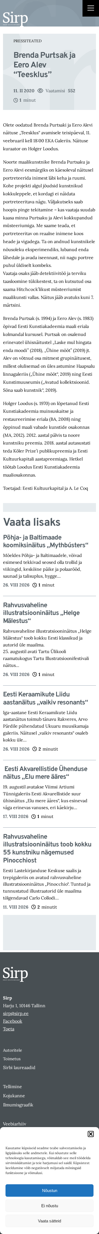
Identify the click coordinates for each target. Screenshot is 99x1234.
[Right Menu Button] (90, 8)
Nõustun (49, 1190)
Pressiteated (27, 40)
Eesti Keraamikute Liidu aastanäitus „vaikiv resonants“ (45, 699)
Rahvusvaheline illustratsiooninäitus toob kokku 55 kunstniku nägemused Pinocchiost (47, 849)
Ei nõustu (49, 1205)
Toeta (8, 1029)
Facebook (12, 1021)
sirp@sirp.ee (16, 1013)
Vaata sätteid (49, 1221)
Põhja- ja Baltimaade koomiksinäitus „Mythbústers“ (45, 542)
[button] (91, 1134)
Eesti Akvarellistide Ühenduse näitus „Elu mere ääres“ (45, 773)
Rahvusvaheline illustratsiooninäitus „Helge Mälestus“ (41, 613)
